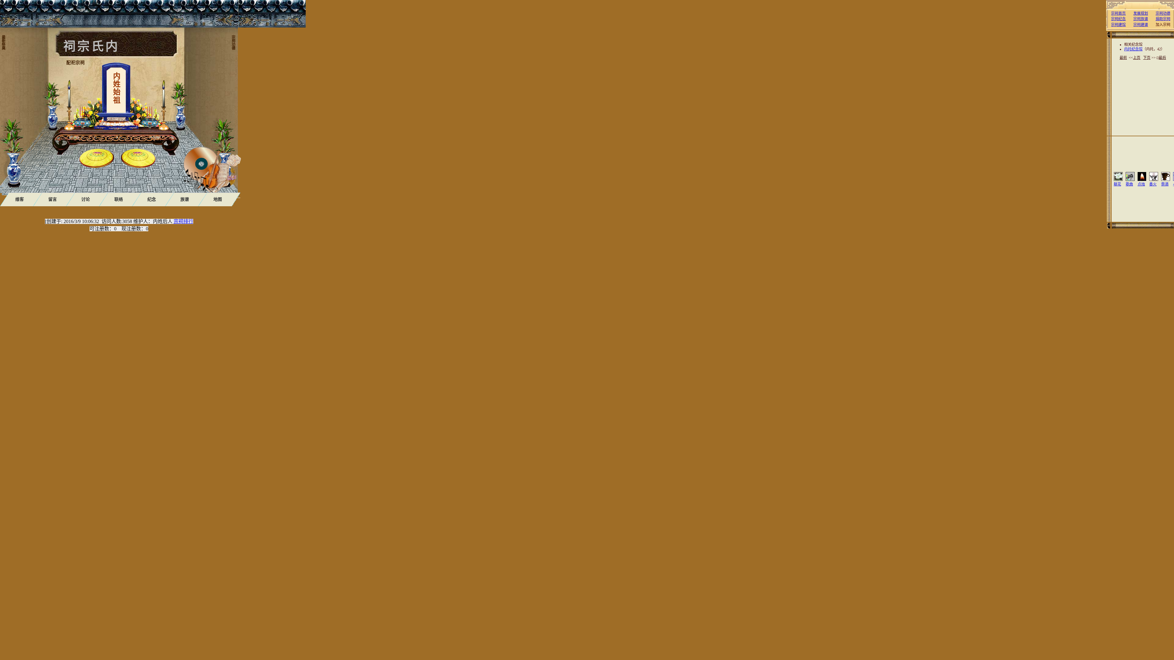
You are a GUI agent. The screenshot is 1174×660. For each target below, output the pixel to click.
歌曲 (1129, 184)
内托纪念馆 (1133, 49)
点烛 (1141, 184)
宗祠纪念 (1118, 19)
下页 (1146, 58)
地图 (217, 199)
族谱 (184, 199)
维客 (19, 199)
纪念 (151, 199)
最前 (1123, 58)
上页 (1136, 58)
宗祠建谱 (1140, 25)
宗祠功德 (1163, 13)
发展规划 (1140, 13)
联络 (118, 199)
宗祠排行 (183, 221)
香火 (1153, 184)
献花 (1117, 184)
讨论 (85, 199)
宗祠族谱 (1140, 19)
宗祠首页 (1118, 13)
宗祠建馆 (1118, 25)
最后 (1162, 58)
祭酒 (1164, 184)
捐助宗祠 (1163, 19)
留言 (52, 199)
